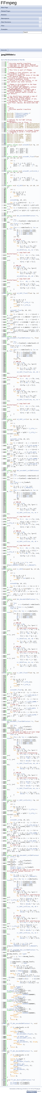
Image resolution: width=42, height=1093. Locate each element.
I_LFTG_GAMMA (32, 458)
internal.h (19, 117)
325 (4, 599)
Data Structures (6, 22)
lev (15, 219)
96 (4, 215)
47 (4, 141)
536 (4, 950)
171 (4, 336)
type (24, 954)
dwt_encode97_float (14, 338)
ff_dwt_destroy (17, 1080)
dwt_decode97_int (23, 855)
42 (4, 134)
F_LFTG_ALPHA (31, 715)
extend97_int (27, 171)
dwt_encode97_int (23, 470)
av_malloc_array (13, 990)
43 (4, 135)
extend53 (26, 145)
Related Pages (5, 11)
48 (4, 142)
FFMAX (20, 971)
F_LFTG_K (26, 305)
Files (2, 25)
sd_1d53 (20, 185)
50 (4, 145)
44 (4, 137)
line (16, 223)
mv (17, 234)
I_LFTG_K (32, 432)
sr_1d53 (20, 569)
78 (4, 185)
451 (4, 800)
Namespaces (5, 18)
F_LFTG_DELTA (31, 695)
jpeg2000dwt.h (20, 116)
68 (4, 171)
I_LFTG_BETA (31, 452)
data (17, 730)
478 (4, 855)
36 (4, 125)
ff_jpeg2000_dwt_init (18, 950)
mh (17, 233)
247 (4, 470)
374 (4, 673)
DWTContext (31, 215)
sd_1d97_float (22, 293)
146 (4, 293)
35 (4, 124)
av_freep (13, 1082)
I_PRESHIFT (28, 487)
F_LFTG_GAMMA (31, 701)
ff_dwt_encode (15, 1023)
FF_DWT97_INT (20, 997)
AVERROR (25, 994)
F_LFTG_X (26, 302)
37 (4, 126)
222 (4, 419)
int (24, 578)
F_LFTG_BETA (31, 708)
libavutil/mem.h (21, 114)
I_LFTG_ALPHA (32, 445)
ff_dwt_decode (15, 1051)
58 (4, 156)
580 (4, 1023)
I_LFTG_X (32, 428)
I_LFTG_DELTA (32, 464)
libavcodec (4, 50)
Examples (4, 29)
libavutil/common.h (22, 113)
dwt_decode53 (22, 599)
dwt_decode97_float (14, 721)
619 (4, 1080)
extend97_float (28, 156)
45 (4, 138)
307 (4, 569)
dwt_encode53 (22, 215)
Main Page (4, 7)
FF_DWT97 (17, 988)
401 (4, 720)
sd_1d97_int (21, 419)
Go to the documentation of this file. (13, 60)
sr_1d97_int (21, 800)
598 (4, 1051)
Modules (4, 15)
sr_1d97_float (22, 673)
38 (4, 128)
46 (4, 139)
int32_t (36, 171)
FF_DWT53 (17, 1006)
